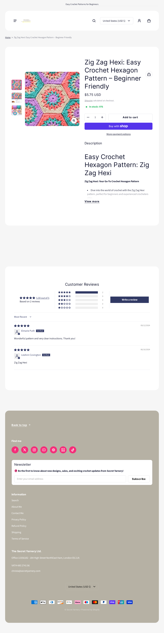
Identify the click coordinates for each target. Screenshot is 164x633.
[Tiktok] (72, 449)
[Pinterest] (53, 449)
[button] (94, 20)
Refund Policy (19, 526)
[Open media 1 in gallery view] (17, 85)
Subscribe (139, 478)
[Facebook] (15, 449)
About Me (17, 506)
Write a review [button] (129, 299)
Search (15, 500)
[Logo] (26, 20)
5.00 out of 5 (42, 298)
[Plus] (102, 117)
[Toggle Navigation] (15, 20)
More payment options (119, 134)
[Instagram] (34, 449)
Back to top (19, 425)
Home (8, 37)
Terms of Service (20, 538)
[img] (21, 326)
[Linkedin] (63, 449)
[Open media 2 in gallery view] (17, 98)
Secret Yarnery (73, 609)
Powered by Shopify (90, 609)
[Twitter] (24, 449)
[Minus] (88, 117)
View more (92, 201)
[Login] (139, 20)
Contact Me (18, 513)
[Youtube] (43, 449)
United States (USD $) (114, 20)
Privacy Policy (19, 519)
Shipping (89, 100)
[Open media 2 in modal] (52, 99)
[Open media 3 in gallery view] (17, 110)
